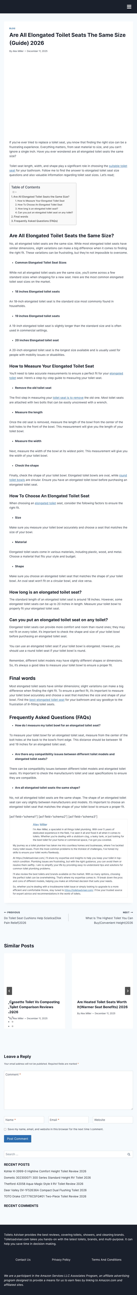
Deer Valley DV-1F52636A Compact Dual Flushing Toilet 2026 (45, 1190)
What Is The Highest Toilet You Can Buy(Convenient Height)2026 (109, 917)
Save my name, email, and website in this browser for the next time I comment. (55, 1129)
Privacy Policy (61, 1259)
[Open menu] (129, 6)
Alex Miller (18, 51)
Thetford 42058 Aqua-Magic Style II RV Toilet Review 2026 (43, 1183)
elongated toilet (45, 503)
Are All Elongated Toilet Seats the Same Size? (41, 196)
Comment (13, 1074)
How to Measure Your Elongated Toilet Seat (40, 200)
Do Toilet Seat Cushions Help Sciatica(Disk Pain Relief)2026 (32, 917)
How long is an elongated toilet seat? (38, 208)
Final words (21, 216)
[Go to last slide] (9, 991)
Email (54, 1120)
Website (99, 1120)
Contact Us (23, 1259)
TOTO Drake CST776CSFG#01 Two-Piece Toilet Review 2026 (45, 1196)
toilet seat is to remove (68, 397)
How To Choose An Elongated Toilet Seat (40, 204)
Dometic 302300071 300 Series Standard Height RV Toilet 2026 (47, 1177)
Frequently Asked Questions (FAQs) (36, 221)
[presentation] (34, 973)
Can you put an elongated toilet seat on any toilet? (45, 212)
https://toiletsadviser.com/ (79, 890)
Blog (12, 28)
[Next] (127, 991)
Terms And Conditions (106, 1259)
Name (11, 1120)
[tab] (12, 1003)
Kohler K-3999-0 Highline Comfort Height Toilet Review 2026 (45, 1171)
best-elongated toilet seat (46, 699)
